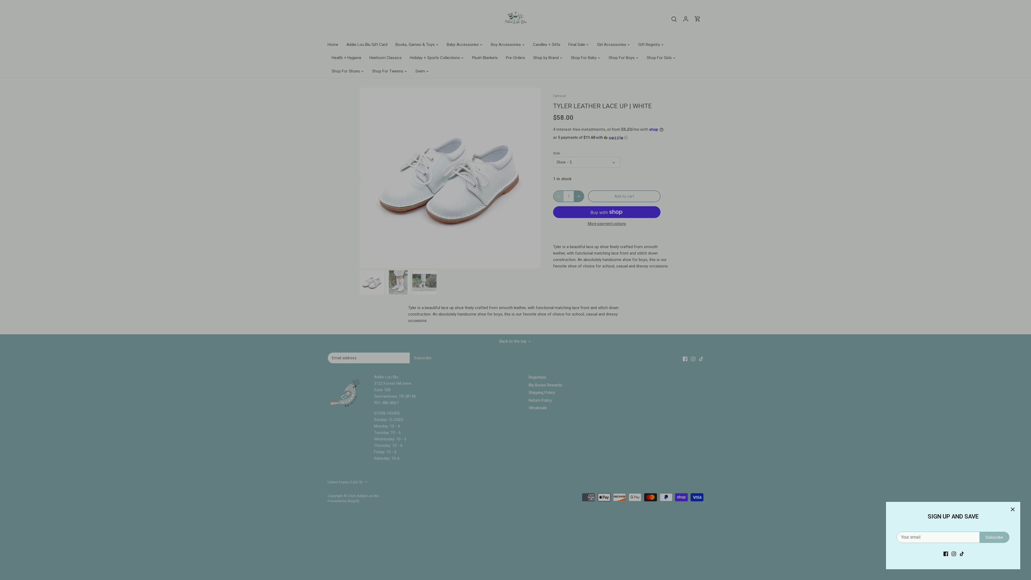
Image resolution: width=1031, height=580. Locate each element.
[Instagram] (954, 554)
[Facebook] (945, 554)
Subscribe (994, 537)
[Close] (1013, 509)
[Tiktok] (962, 554)
